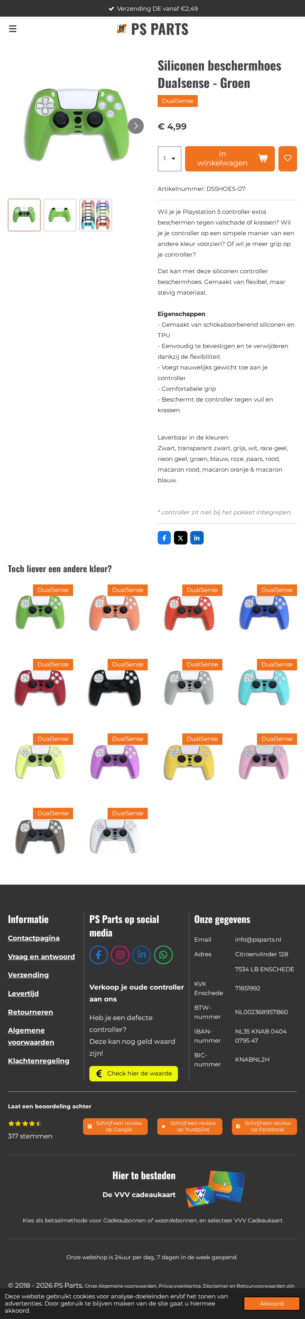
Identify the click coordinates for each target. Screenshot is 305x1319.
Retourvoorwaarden (261, 1286)
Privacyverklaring (180, 1286)
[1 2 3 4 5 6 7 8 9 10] (169, 158)
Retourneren (30, 1012)
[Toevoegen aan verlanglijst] (287, 158)
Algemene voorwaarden (127, 1286)
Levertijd (23, 993)
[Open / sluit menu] (12, 28)
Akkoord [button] (272, 1303)
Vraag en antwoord (41, 957)
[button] (24, 215)
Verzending (28, 975)
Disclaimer (215, 1286)
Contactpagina (34, 938)
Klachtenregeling (38, 1061)
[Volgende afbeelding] (136, 126)
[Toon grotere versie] (215, 1189)
